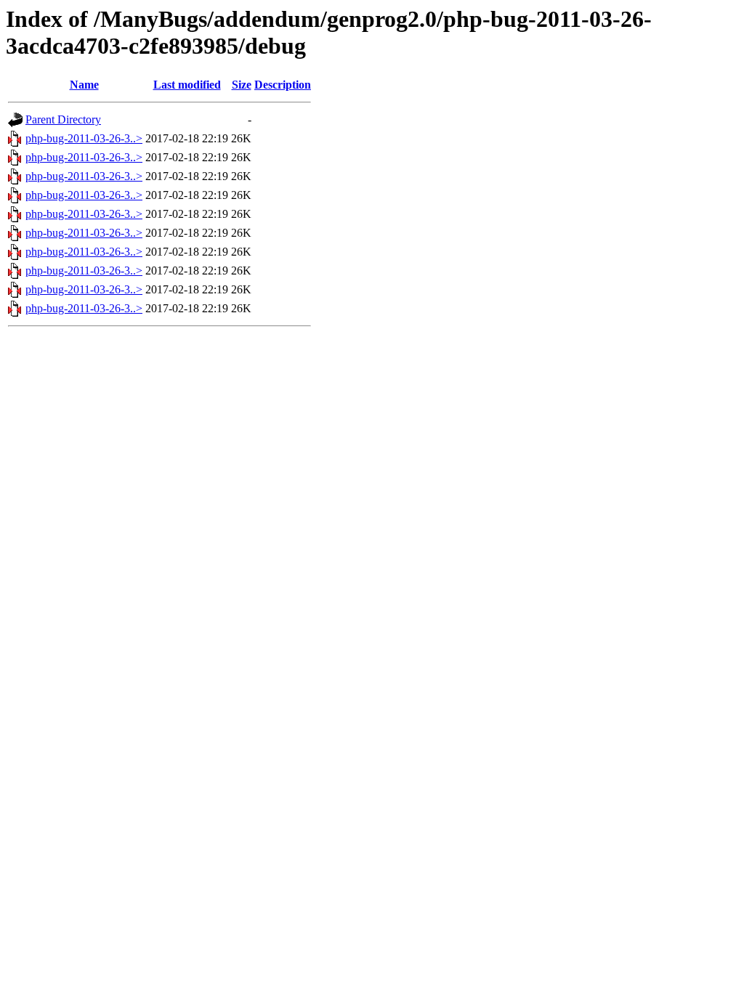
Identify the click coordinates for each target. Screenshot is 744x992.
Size (241, 84)
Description (282, 84)
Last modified (187, 84)
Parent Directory (63, 119)
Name (84, 84)
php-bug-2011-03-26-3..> (83, 138)
